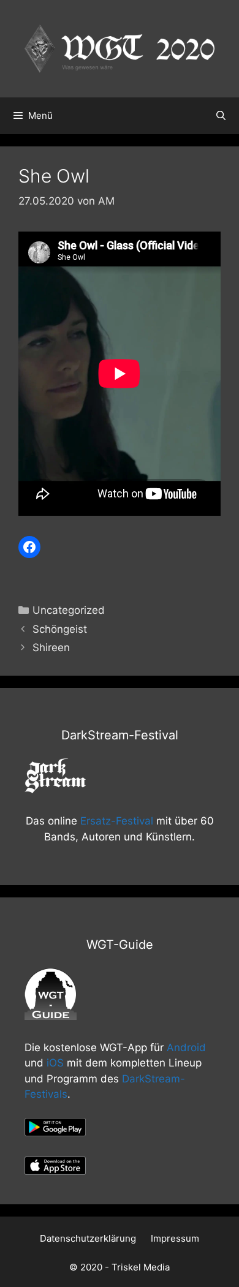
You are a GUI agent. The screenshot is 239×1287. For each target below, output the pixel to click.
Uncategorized (68, 610)
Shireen (51, 647)
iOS (55, 1063)
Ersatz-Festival (116, 821)
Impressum (175, 1238)
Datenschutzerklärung (88, 1238)
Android (186, 1047)
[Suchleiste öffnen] (221, 115)
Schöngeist (59, 629)
